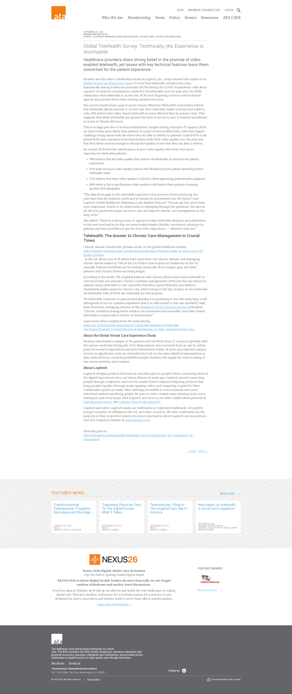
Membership (139, 18)
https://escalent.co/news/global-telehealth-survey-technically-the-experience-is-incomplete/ (138, 437)
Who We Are (112, 18)
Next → (204, 451)
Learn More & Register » (114, 604)
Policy (174, 18)
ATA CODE (232, 18)
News (160, 18)
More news (227, 493)
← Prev (192, 451)
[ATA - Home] (59, 12)
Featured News (67, 493)
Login (229, 10)
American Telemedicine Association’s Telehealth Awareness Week (128, 325)
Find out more (207, 590)
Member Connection (204, 10)
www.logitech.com (137, 420)
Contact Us (74, 663)
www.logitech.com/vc (98, 402)
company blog (128, 402)
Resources (209, 18)
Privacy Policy (93, 679)
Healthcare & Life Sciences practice (163, 307)
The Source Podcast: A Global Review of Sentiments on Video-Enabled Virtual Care (138, 329)
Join (180, 10)
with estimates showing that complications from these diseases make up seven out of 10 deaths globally (143, 253)
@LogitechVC (152, 402)
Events (191, 18)
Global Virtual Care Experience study (108, 83)
